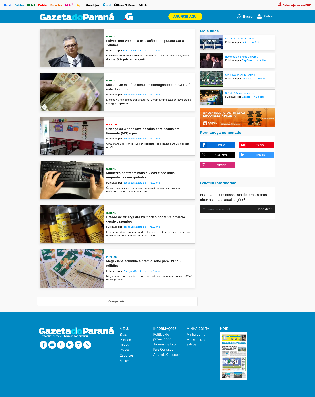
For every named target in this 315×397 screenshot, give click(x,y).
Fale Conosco (163, 349)
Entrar (269, 16)
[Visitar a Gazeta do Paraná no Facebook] (43, 345)
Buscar (248, 16)
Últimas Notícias (124, 5)
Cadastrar (264, 209)
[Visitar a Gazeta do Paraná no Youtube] (52, 345)
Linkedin (260, 155)
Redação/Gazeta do (134, 50)
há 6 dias (256, 42)
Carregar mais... (117, 301)
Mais (69, 4)
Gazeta (245, 96)
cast (107, 5)
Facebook (221, 145)
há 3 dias (261, 60)
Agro (80, 5)
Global (31, 5)
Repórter (246, 60)
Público (19, 5)
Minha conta (196, 334)
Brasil (7, 5)
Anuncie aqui (185, 16)
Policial (42, 5)
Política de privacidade (162, 337)
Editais (143, 5)
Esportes (56, 5)
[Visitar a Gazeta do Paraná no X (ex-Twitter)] (61, 345)
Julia (244, 42)
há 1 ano (155, 50)
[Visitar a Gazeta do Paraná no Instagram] (78, 345)
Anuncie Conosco (166, 355)
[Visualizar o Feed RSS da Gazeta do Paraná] (87, 345)
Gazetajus (92, 5)
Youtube (260, 145)
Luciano (246, 78)
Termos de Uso (164, 344)
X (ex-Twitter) (221, 155)
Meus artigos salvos (196, 342)
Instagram (221, 165)
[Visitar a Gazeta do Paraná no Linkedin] (70, 345)
